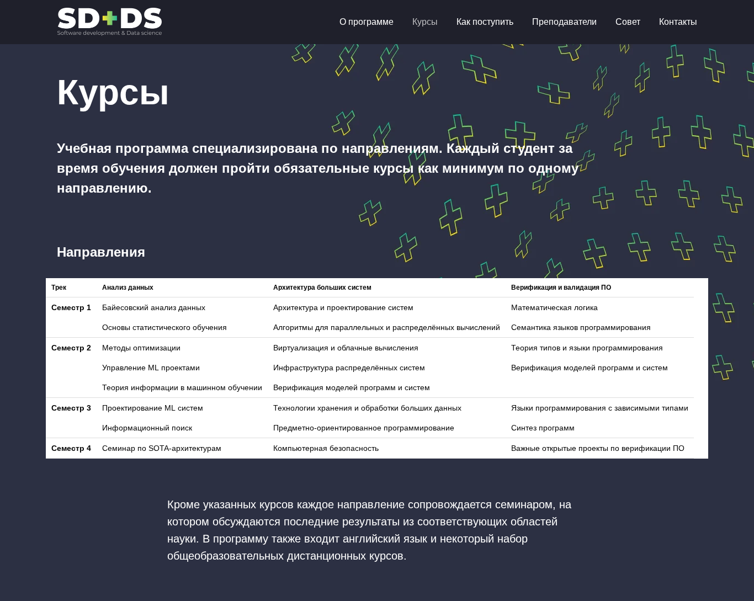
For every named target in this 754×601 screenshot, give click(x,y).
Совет (627, 21)
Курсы (425, 21)
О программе (366, 21)
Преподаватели (564, 21)
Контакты (678, 21)
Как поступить (484, 21)
